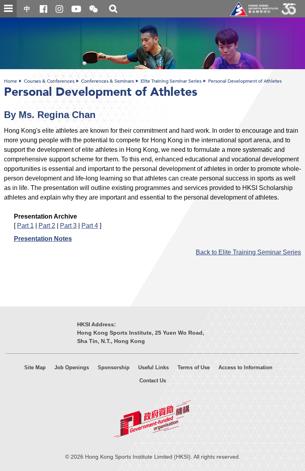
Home (10, 81)
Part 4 (89, 225)
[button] (93, 9)
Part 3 (68, 225)
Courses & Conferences (49, 81)
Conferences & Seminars (107, 81)
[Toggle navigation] (8, 8)
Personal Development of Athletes (245, 81)
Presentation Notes (43, 238)
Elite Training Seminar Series (171, 81)
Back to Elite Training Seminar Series (248, 252)
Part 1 (25, 225)
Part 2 (47, 225)
